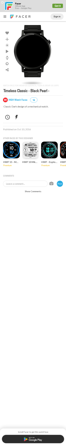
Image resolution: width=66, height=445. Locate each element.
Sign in (57, 16)
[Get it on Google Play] (33, 439)
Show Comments (33, 191)
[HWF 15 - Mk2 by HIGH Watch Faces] (11, 150)
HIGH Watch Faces (18, 100)
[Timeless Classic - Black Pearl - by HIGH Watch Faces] (33, 52)
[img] (5, 100)
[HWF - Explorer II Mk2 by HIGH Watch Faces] (49, 150)
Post (60, 183)
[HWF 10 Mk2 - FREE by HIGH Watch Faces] (30, 150)
